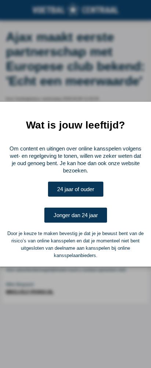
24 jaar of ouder (75, 189)
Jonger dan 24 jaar (76, 215)
